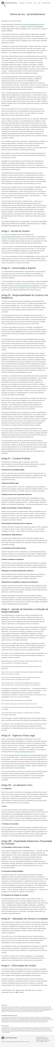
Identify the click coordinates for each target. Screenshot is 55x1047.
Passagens (22, 3)
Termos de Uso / (17, 1041)
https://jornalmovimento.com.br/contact (27, 285)
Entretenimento (46, 3)
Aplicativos (29, 3)
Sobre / (23, 1041)
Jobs (39, 3)
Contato (27, 1041)
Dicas (35, 3)
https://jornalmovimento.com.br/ (33, 24)
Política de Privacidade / (7, 1041)
